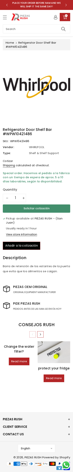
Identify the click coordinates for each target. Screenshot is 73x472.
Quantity (10, 189)
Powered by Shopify (56, 457)
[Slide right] (40, 334)
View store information (21, 234)
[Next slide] (66, 5)
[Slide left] (32, 334)
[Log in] (55, 17)
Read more (19, 361)
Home (10, 43)
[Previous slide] (7, 5)
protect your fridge (54, 368)
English (25, 448)
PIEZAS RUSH (33, 457)
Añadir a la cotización (21, 245)
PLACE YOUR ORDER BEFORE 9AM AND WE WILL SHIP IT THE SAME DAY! (36, 4)
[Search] (63, 29)
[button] (6, 17)
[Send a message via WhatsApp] (66, 465)
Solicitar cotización (37, 208)
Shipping (9, 165)
